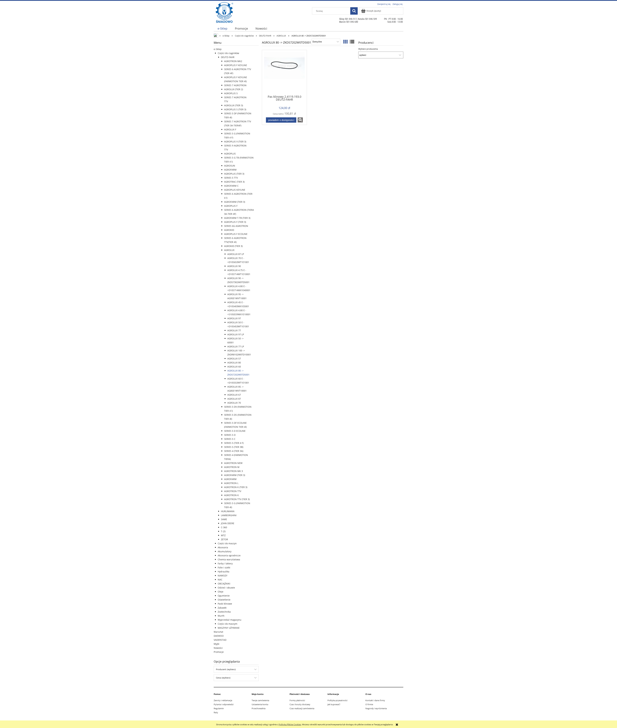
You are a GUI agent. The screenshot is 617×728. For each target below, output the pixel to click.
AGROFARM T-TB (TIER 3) (237, 217)
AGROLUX (229, 250)
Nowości (218, 647)
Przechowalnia (258, 708)
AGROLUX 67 (234, 394)
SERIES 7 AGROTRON (235, 85)
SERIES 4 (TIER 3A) (233, 450)
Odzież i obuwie (226, 587)
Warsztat (218, 631)
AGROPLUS (230, 153)
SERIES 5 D (230, 434)
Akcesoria (223, 547)
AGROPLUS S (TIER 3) (235, 109)
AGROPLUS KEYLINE (234, 189)
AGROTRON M (231, 467)
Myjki (216, 643)
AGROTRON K (231, 495)
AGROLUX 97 (234, 318)
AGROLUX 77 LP (235, 346)
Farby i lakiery (225, 563)
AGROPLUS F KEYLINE (235, 65)
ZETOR (224, 539)
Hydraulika (223, 571)
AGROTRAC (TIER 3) (234, 181)
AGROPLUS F (230, 205)
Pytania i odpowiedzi (223, 704)
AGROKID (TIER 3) (233, 246)
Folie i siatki (224, 567)
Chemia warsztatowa (229, 559)
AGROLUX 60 (234, 366)
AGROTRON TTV (232, 491)
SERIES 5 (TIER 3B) (233, 446)
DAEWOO (219, 635)
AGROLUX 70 (234, 402)
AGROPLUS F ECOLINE (235, 233)
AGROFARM (230, 169)
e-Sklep (218, 49)
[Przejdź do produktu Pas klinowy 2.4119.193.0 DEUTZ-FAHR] (284, 72)
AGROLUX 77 (234, 330)
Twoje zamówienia (260, 700)
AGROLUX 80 (234, 362)
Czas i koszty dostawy (300, 704)
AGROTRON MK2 (233, 61)
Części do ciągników (228, 53)
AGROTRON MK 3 (233, 471)
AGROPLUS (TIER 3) (234, 173)
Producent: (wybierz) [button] (226, 669)
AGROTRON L (231, 483)
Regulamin (219, 708)
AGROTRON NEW (233, 463)
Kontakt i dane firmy (375, 700)
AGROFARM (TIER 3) (234, 201)
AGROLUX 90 (234, 266)
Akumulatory (224, 551)
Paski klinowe (225, 603)
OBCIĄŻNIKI (224, 583)
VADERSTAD (220, 639)
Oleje (220, 591)
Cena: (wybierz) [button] (223, 677)
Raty (216, 712)
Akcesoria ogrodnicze (229, 555)
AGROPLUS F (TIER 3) (235, 221)
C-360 (224, 527)
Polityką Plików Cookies (290, 724)
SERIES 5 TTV (231, 177)
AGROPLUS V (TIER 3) (235, 141)
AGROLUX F (230, 129)
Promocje (219, 651)
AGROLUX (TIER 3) (233, 105)
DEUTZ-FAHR (227, 57)
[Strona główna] (224, 19)
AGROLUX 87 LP (235, 254)
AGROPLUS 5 (231, 93)
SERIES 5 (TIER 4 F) (234, 442)
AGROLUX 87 (234, 398)
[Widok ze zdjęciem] (345, 42)
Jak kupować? (333, 704)
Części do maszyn (227, 543)
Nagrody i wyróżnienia (376, 708)
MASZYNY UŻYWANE (229, 627)
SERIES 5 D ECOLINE (235, 430)
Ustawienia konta (260, 704)
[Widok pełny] (352, 42)
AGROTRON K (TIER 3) (235, 487)
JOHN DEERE (227, 523)
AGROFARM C (231, 185)
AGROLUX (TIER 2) (233, 89)
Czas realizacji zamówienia (302, 708)
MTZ (223, 535)
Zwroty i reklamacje (223, 700)
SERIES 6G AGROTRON (236, 225)
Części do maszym (227, 623)
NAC (220, 579)
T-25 (223, 531)
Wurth (221, 615)
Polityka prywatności (337, 700)
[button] (300, 119)
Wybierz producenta (368, 49)
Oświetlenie (224, 599)
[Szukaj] (354, 11)
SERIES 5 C (229, 438)
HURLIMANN (227, 511)
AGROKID (229, 229)
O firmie (369, 704)
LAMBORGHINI (229, 515)
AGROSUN (229, 165)
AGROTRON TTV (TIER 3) (237, 499)
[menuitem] (222, 28)
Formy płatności (297, 700)
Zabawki (222, 607)
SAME (224, 519)
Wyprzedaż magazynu (229, 619)
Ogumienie (224, 595)
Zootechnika (224, 611)
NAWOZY (222, 575)
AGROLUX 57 (234, 358)
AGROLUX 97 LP (235, 334)
